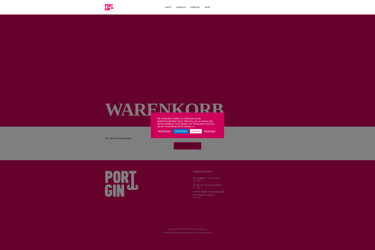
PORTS (168, 7)
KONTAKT (195, 7)
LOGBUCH (181, 7)
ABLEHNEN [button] (196, 131)
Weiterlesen (209, 131)
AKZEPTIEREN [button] (181, 131)
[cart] (268, 7)
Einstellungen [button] (164, 131)
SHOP (207, 7)
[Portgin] (109, 7)
